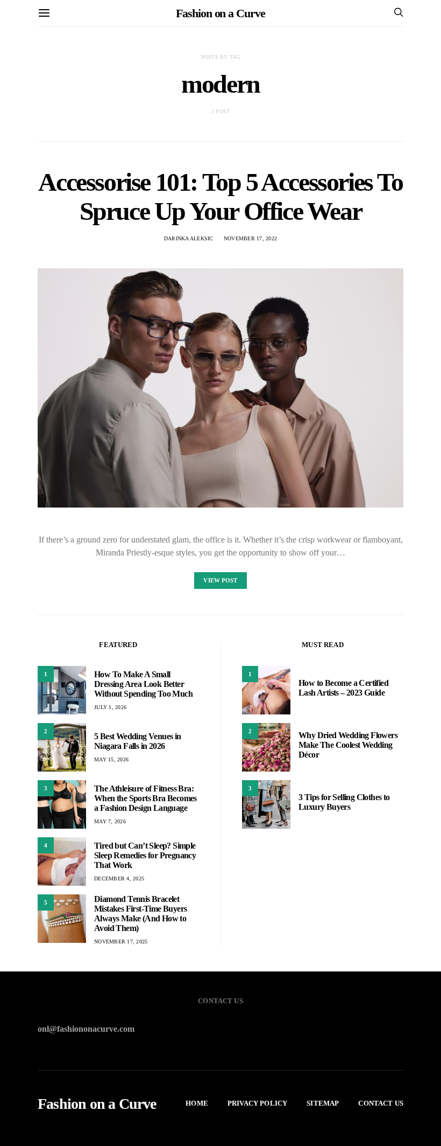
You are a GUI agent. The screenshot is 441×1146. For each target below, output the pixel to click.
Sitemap (323, 1103)
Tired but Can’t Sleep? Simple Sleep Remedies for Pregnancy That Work (145, 855)
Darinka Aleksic (189, 238)
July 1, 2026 (110, 707)
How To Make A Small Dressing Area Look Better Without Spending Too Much (143, 684)
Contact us (380, 1103)
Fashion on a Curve (220, 13)
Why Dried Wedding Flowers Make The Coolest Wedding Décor (347, 745)
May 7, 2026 (110, 821)
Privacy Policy (257, 1103)
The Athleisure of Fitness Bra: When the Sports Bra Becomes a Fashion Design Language (145, 798)
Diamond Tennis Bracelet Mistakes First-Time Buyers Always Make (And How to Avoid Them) (140, 913)
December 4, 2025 (119, 878)
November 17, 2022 (250, 238)
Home (197, 1103)
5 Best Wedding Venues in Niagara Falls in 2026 (137, 741)
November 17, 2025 (120, 941)
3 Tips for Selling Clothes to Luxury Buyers (344, 802)
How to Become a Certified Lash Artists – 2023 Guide (343, 687)
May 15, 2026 (111, 759)
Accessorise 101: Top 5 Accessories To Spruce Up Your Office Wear (220, 196)
